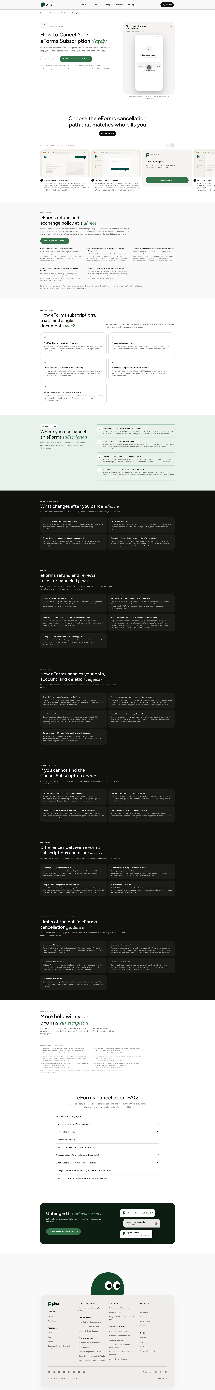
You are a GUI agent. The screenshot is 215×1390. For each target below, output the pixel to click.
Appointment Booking (118, 1359)
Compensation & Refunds (89, 1326)
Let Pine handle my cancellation (62, 1231)
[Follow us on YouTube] (49, 1372)
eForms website (107, 133)
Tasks (83, 5)
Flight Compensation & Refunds (91, 1360)
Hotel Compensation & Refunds (91, 1356)
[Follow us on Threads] (69, 1372)
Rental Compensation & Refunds (91, 1352)
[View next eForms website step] (172, 145)
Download (52, 1321)
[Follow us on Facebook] (79, 1372)
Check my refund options (53, 241)
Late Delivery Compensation (90, 1322)
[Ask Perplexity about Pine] (165, 1372)
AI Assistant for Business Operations (119, 1346)
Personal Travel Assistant (89, 1343)
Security (143, 1326)
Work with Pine (146, 1317)
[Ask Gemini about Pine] (160, 1372)
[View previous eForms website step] (167, 145)
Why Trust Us (145, 1321)
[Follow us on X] (74, 1372)
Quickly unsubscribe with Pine (74, 59)
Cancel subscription (72, 13)
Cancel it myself (49, 59)
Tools (96, 5)
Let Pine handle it (165, 180)
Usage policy (145, 1346)
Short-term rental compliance (90, 1308)
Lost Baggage (84, 1347)
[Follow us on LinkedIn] (59, 1372)
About (142, 1308)
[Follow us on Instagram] (64, 1372)
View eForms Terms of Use (76, 288)
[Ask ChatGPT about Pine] (156, 1372)
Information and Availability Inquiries (120, 1353)
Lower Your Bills (115, 1312)
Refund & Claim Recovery (89, 1331)
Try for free (167, 5)
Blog (108, 5)
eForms (56, 13)
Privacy (143, 1337)
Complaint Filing (116, 1340)
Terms (142, 1342)
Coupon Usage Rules (148, 1351)
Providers (44, 13)
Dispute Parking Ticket (118, 1331)
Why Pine (144, 1312)
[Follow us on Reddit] (84, 1372)
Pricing (131, 5)
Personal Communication (119, 1336)
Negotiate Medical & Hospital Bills (121, 1318)
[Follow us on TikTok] (54, 1372)
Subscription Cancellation (120, 1308)
